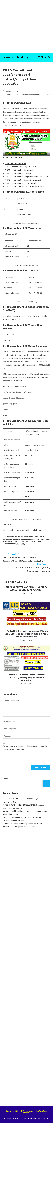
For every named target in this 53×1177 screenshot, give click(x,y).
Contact (46, 1118)
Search (6, 779)
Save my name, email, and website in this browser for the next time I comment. (25, 747)
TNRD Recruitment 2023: (15, 163)
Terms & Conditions (20, 1118)
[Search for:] (48, 57)
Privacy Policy (36, 1118)
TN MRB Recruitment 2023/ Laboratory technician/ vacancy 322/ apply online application (26, 677)
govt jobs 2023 (26, 539)
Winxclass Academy (16, 57)
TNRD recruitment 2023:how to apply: (21, 183)
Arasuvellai (12, 536)
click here (29, 472)
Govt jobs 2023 (12, 95)
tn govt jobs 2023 (24, 541)
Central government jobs (27, 536)
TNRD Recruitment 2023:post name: (20, 167)
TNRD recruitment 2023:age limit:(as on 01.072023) (26, 177)
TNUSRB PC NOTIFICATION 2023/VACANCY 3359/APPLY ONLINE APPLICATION (26, 588)
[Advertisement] (26, 26)
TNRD (47, 95)
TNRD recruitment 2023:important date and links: (26, 186)
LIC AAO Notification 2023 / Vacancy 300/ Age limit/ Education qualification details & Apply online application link (26, 634)
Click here (29, 486)
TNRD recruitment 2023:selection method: (23, 180)
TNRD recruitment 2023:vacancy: (19, 170)
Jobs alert (37, 539)
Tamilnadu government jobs (32, 95)
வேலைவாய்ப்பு (21, 544)
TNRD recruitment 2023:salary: (18, 173)
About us (7, 1118)
